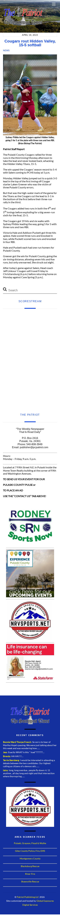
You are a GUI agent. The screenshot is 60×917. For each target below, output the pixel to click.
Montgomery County (30, 858)
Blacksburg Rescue (30, 866)
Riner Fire (30, 873)
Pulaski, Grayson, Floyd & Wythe (30, 843)
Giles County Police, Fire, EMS (30, 850)
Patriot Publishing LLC (28, 897)
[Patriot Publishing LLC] (23, 24)
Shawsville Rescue (30, 881)
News (6, 50)
